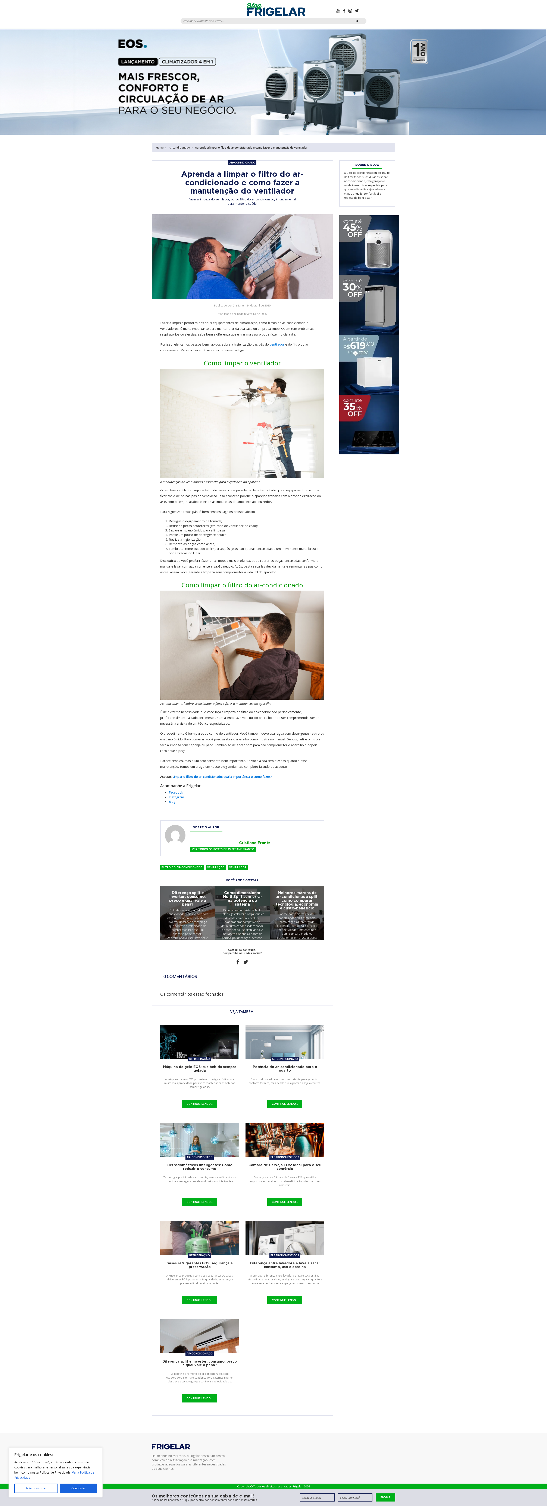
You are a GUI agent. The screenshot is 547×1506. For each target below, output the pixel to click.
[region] (56, 1472)
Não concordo (36, 1488)
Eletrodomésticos (285, 1157)
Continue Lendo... (200, 1103)
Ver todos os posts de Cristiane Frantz (223, 849)
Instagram (176, 797)
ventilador (277, 344)
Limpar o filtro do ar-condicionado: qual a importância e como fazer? (222, 776)
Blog (172, 801)
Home (160, 147)
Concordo (78, 1488)
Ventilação (216, 867)
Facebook (176, 792)
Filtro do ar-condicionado (182, 867)
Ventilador (237, 867)
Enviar (385, 1497)
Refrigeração (199, 1059)
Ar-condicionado (179, 147)
